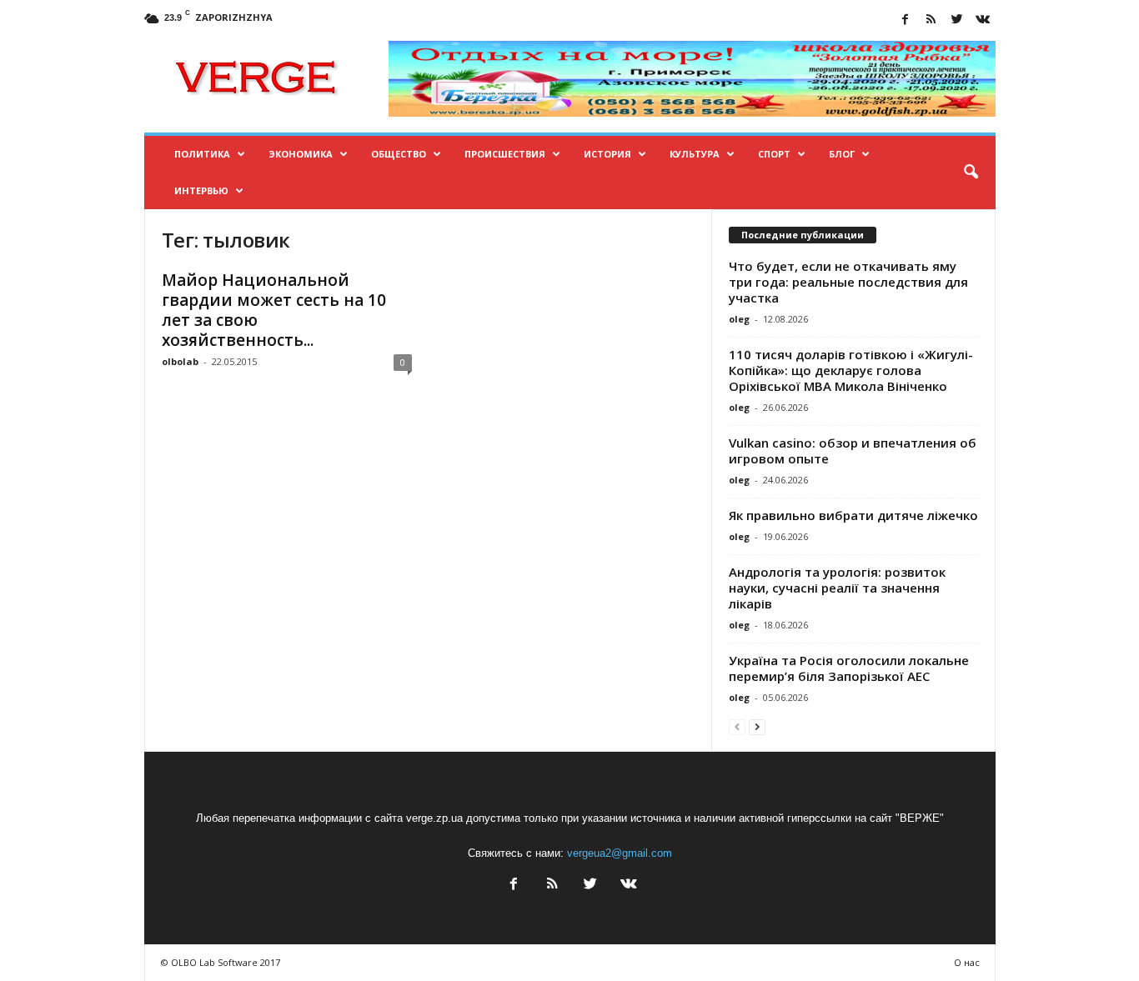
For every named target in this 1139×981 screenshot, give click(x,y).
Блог (842, 154)
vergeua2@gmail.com (619, 853)
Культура (695, 154)
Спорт (774, 154)
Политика (202, 154)
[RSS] (931, 20)
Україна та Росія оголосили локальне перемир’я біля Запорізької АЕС (849, 668)
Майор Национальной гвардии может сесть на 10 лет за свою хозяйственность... (274, 310)
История (607, 154)
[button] (970, 172)
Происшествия (504, 154)
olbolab (180, 361)
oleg (739, 319)
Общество (398, 154)
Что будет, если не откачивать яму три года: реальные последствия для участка (848, 282)
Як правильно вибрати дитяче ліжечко (853, 515)
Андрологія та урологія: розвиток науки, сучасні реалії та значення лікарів (837, 587)
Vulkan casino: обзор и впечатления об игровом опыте (852, 450)
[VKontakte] (983, 20)
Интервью (201, 190)
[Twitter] (957, 20)
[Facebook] (906, 20)
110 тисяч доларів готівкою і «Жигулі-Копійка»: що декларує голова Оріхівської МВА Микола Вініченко (851, 370)
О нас (967, 962)
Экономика (300, 154)
